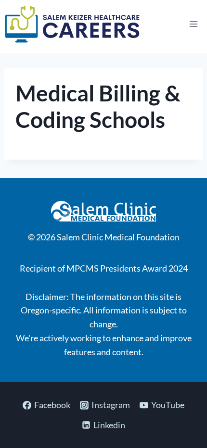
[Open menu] (193, 23)
